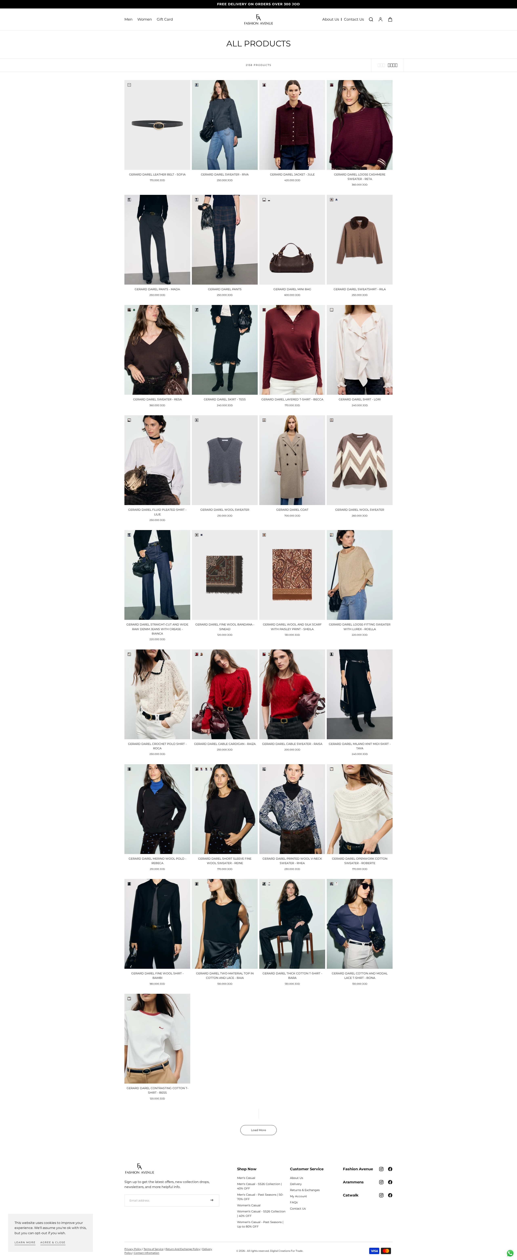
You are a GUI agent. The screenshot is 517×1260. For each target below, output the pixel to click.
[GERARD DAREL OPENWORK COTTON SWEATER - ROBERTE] (360, 809)
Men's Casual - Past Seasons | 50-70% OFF (260, 1197)
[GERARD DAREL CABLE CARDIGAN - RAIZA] (225, 694)
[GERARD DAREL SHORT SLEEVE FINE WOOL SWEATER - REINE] (225, 809)
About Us (330, 19)
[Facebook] (390, 1169)
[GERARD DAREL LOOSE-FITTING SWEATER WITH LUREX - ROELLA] (360, 575)
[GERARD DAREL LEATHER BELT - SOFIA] (157, 125)
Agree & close (52, 1242)
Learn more (25, 1242)
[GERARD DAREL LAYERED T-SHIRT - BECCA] (292, 350)
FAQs (294, 1202)
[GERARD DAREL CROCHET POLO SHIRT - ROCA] (157, 694)
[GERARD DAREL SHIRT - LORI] (360, 350)
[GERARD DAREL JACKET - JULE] (292, 125)
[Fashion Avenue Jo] (139, 1168)
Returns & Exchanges (305, 1190)
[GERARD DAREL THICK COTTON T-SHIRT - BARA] (292, 924)
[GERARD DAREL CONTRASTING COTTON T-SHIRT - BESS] (157, 1039)
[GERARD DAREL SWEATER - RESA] (157, 350)
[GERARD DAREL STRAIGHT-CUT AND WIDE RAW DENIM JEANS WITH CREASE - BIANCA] (157, 575)
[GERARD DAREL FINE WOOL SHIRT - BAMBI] (157, 924)
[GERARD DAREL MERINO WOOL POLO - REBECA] (157, 809)
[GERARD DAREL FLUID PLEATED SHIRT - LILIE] (157, 460)
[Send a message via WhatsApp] (510, 1253)
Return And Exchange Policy (182, 1249)
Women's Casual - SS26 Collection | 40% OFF (261, 1214)
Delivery (296, 1184)
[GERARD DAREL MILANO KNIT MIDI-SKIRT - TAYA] (360, 694)
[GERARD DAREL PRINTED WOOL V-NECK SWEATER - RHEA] (292, 809)
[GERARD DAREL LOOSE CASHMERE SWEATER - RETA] (360, 125)
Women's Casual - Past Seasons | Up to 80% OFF (260, 1224)
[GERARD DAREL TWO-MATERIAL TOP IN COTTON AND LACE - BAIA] (225, 924)
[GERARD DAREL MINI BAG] (292, 240)
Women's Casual (249, 1205)
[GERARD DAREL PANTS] (225, 240)
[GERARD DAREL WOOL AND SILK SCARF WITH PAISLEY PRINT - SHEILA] (292, 575)
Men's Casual (246, 1178)
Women (144, 19)
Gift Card (165, 19)
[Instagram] (381, 1169)
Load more (258, 1130)
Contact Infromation (146, 1252)
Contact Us (354, 19)
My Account (298, 1196)
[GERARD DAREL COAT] (292, 460)
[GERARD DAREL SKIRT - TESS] (225, 350)
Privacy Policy (133, 1249)
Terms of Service (153, 1249)
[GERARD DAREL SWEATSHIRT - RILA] (360, 240)
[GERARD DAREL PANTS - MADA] (157, 240)
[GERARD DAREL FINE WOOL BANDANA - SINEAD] (225, 575)
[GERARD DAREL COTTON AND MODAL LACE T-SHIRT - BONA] (360, 924)
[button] (371, 19)
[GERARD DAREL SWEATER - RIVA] (225, 125)
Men (128, 19)
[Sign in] (380, 19)
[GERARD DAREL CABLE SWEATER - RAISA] (292, 694)
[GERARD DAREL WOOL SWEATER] (225, 460)
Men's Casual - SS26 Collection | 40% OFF (259, 1186)
